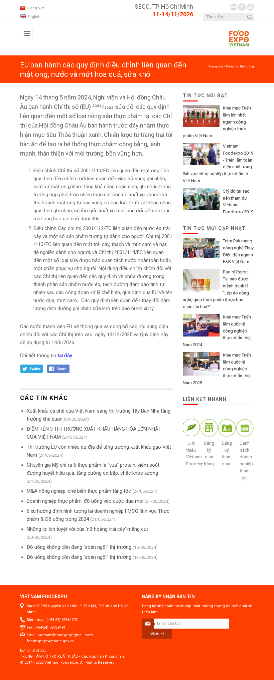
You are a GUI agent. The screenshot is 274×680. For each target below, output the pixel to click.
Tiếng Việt (36, 8)
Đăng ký (157, 633)
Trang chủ (216, 66)
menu (27, 33)
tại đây (64, 356)
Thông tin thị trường (240, 66)
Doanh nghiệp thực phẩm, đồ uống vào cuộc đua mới (85, 501)
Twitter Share (31, 369)
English (33, 17)
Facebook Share (59, 369)
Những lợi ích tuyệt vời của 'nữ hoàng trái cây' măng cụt (87, 529)
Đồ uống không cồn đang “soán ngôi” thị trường (79, 547)
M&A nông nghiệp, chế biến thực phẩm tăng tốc (79, 491)
